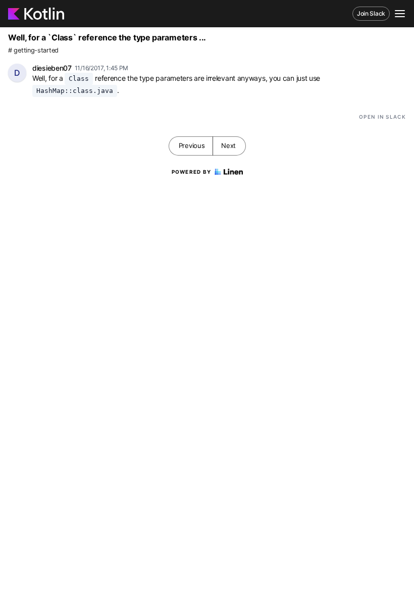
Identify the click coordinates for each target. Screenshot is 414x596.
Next (228, 145)
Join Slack (371, 13)
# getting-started (33, 50)
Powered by (192, 172)
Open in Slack (382, 117)
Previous (192, 145)
